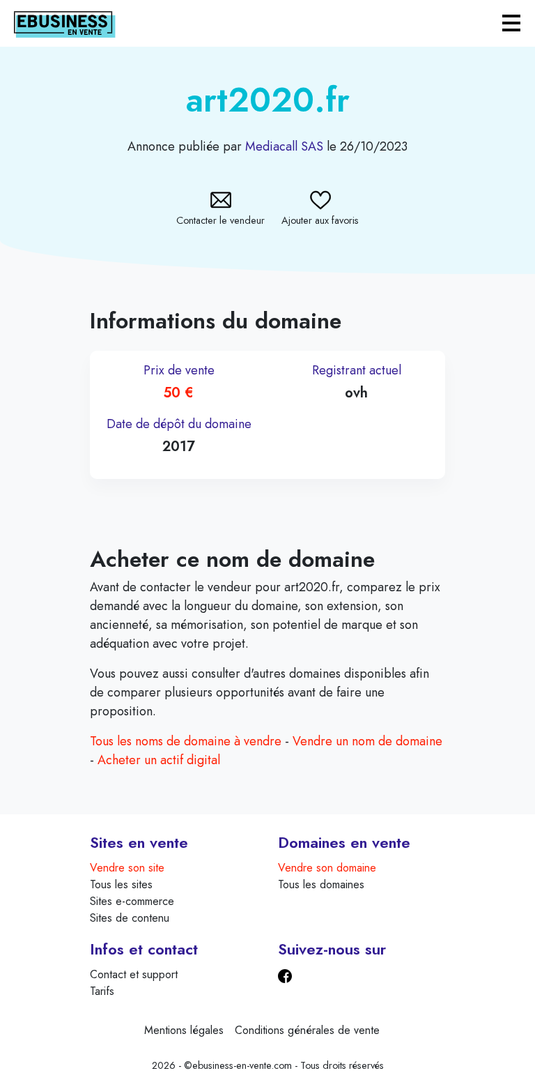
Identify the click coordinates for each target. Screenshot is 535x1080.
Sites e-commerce (132, 901)
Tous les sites (121, 884)
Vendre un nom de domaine (367, 741)
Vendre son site (127, 868)
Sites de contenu (129, 918)
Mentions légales (184, 1030)
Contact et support (134, 974)
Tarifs (102, 991)
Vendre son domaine (327, 868)
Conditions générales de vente (307, 1030)
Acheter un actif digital (159, 760)
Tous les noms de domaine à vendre (185, 741)
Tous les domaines (321, 884)
